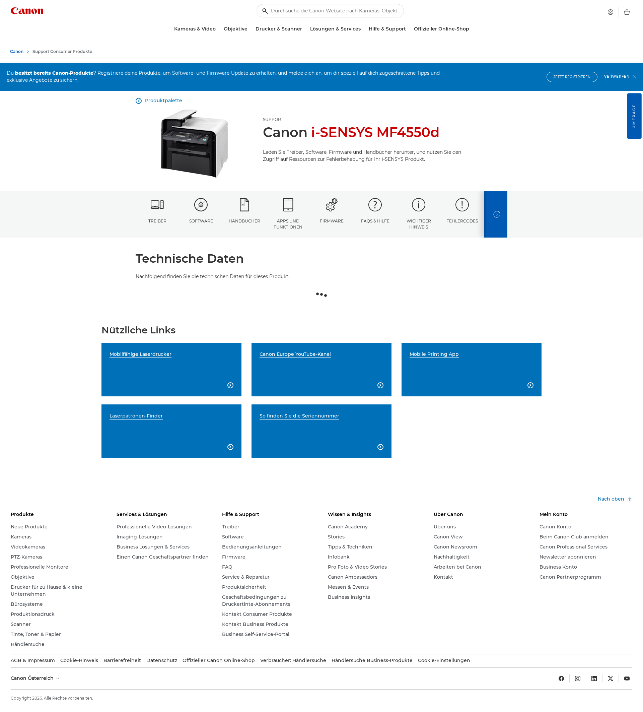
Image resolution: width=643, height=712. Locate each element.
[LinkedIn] (594, 678)
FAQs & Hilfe (375, 220)
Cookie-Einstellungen (444, 660)
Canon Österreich (33, 678)
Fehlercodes (462, 220)
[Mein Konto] (610, 12)
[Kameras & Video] (218, 29)
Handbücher (244, 220)
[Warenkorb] (627, 12)
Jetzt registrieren (572, 77)
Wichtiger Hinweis (419, 223)
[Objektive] (250, 29)
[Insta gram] (577, 678)
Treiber (157, 220)
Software (201, 220)
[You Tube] (627, 678)
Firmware (332, 220)
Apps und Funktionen (288, 223)
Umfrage (634, 116)
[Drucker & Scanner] (304, 29)
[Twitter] (610, 678)
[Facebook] (561, 678)
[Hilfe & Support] (408, 29)
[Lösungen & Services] (363, 29)
